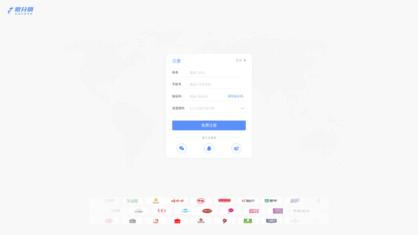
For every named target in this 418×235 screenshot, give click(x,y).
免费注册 (209, 125)
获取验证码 (235, 96)
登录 (238, 60)
